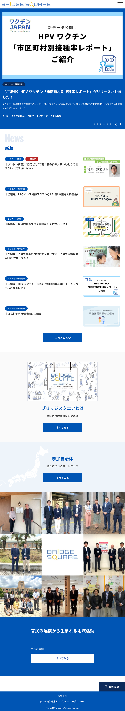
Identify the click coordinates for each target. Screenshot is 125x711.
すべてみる (62, 427)
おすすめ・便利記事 (14, 84)
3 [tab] (100, 124)
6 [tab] (110, 124)
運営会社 (62, 696)
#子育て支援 (20, 115)
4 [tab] (104, 124)
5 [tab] (107, 124)
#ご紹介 (7, 115)
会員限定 (32, 159)
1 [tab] (94, 124)
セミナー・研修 (14, 159)
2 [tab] (97, 124)
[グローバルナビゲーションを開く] (120, 4)
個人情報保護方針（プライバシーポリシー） (62, 701)
